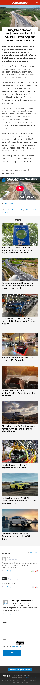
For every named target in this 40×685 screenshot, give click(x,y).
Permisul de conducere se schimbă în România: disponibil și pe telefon (18, 393)
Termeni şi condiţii (32, 677)
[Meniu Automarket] (37, 3)
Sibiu (35, 209)
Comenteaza (33, 552)
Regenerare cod (17, 646)
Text (5, 622)
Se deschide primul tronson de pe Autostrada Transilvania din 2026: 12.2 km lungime (18, 285)
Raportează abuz (9, 571)
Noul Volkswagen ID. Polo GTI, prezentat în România (17, 358)
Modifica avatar (6, 602)
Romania (28, 209)
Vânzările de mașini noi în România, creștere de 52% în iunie (16, 536)
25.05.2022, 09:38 (13, 559)
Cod (4, 639)
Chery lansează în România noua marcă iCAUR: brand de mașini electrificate (18, 429)
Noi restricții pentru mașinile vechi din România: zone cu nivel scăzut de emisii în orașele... (19, 250)
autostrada (6, 212)
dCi (9, 577)
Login (10, 614)
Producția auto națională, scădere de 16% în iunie (15, 466)
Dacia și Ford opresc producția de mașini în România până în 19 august (18, 321)
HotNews (9, 203)
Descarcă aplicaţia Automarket (20, 669)
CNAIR (14, 209)
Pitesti (20, 209)
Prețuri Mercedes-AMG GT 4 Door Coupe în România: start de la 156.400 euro (19, 501)
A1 (9, 209)
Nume (5, 614)
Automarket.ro (20, 3)
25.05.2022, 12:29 (14, 579)
